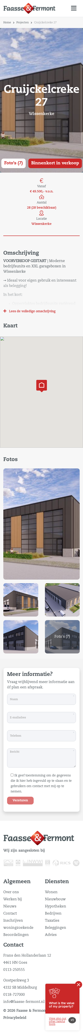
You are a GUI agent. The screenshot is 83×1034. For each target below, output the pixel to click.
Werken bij (12, 899)
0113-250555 (14, 970)
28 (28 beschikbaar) (41, 207)
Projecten (22, 22)
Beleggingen (55, 928)
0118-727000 (14, 995)
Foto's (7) (13, 163)
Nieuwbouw (55, 899)
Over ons (11, 892)
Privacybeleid (14, 1018)
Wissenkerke (41, 224)
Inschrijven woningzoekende (18, 924)
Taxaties (52, 921)
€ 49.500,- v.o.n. (41, 191)
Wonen (51, 892)
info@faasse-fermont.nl (23, 1002)
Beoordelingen (16, 935)
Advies (51, 935)
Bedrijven (53, 913)
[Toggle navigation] (74, 8)
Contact (10, 913)
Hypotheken (55, 906)
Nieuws (9, 906)
